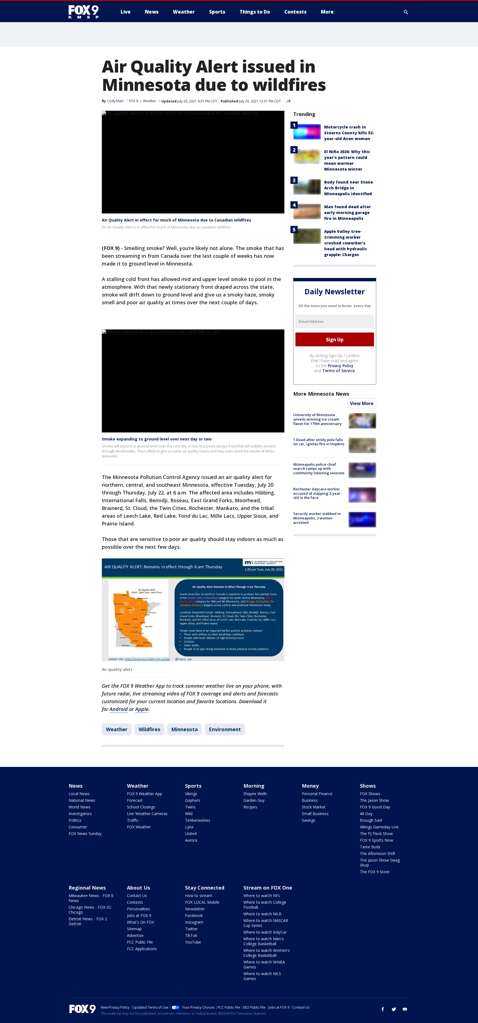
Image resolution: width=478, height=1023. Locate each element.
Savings (308, 820)
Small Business (315, 813)
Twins (190, 807)
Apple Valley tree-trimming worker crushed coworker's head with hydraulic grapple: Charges (345, 243)
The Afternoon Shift (377, 853)
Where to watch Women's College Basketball (266, 953)
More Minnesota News (321, 394)
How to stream (198, 895)
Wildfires (149, 729)
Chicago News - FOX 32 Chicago (90, 910)
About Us (138, 887)
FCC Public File (140, 942)
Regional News (87, 887)
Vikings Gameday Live (379, 826)
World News (79, 807)
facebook (382, 1009)
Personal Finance (317, 793)
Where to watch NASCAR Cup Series (265, 923)
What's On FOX (140, 922)
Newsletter (195, 908)
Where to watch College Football (264, 905)
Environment (225, 729)
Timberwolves (197, 820)
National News (82, 800)
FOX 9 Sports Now (376, 840)
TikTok (191, 935)
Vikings (191, 793)
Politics (75, 820)
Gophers (192, 800)
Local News (79, 793)
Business (310, 800)
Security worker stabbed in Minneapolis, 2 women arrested (317, 518)
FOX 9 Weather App (144, 793)
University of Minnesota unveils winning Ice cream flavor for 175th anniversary (317, 419)
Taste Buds (370, 846)
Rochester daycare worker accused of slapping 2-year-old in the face (317, 493)
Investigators (80, 813)
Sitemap (134, 928)
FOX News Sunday (85, 833)
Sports (193, 785)
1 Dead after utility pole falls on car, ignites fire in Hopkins (318, 442)
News (75, 785)
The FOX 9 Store (374, 871)
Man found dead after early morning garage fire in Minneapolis (347, 212)
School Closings (141, 807)
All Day (366, 813)
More (327, 12)
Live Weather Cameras (147, 813)
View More (361, 404)
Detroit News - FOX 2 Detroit (88, 921)
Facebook (194, 915)
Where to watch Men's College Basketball (263, 941)
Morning (253, 785)
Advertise (135, 935)
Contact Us (137, 895)
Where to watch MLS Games (262, 976)
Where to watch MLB (262, 913)
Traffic (133, 820)
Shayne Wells (255, 793)
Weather (149, 101)
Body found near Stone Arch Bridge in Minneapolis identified (348, 187)
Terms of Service (338, 370)
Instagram (194, 922)
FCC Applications (142, 948)
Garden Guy (253, 800)
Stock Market (314, 807)
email (405, 1009)
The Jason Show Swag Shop (380, 862)
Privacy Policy (341, 366)
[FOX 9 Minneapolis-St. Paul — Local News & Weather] (87, 12)
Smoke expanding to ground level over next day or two (157, 439)
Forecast (135, 800)
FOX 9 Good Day (375, 807)
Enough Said (371, 820)
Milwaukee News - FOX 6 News (91, 898)
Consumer (78, 826)
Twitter (191, 928)
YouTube (193, 942)
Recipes (250, 807)
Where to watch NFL (261, 895)
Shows (368, 785)
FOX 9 (133, 101)
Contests (135, 902)
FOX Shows (370, 793)
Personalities (138, 908)
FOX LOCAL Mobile (202, 902)
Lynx (189, 826)
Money (310, 785)
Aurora (191, 840)
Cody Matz (115, 101)
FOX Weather (139, 826)
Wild (189, 813)
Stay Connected (204, 887)
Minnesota (184, 729)
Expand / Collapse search (406, 12)
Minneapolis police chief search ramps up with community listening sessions (318, 468)
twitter (393, 1009)
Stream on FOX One (267, 887)
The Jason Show (374, 800)
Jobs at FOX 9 (139, 915)
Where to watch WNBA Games (264, 964)
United (191, 833)
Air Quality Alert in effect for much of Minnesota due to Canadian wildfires (176, 220)
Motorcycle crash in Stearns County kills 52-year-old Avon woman (349, 132)
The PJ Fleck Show (376, 833)
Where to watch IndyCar (265, 932)
